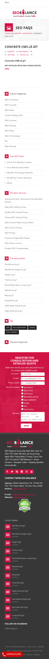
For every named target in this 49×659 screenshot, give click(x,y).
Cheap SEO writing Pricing (16, 217)
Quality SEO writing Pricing (16, 212)
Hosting (26, 403)
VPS (25, 406)
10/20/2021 (11, 51)
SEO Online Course (13, 243)
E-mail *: (16, 378)
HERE (7, 69)
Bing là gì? (9, 295)
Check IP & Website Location (19, 162)
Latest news (11, 520)
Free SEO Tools (17, 156)
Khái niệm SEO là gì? (20, 607)
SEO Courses (10, 120)
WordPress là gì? (12, 264)
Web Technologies (13, 136)
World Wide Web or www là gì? (18, 285)
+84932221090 (19, 489)
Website (37, 654)
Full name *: (15, 374)
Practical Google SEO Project (17, 238)
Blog (23, 654)
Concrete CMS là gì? (21, 47)
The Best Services (18, 193)
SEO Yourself (10, 105)
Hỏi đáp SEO (27, 33)
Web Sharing (10, 146)
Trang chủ (9, 33)
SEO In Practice (11, 100)
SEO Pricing (10, 233)
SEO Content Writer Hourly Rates (19, 222)
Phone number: (14, 383)
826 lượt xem (24, 55)
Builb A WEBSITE (30, 400)
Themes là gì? (11, 280)
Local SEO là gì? (18, 615)
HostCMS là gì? (11, 300)
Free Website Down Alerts (18, 167)
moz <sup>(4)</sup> (19, 327)
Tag (11, 320)
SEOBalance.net (20, 497)
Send (26, 426)
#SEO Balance (23, 51)
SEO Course (28, 391)
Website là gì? (11, 290)
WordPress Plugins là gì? (15, 269)
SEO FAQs (11, 55)
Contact (29, 654)
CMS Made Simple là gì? (15, 306)
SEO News (9, 110)
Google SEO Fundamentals (16, 248)
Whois (9, 183)
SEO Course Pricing (13, 228)
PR (6, 141)
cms (7, 327)
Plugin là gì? (10, 275)
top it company (11, 332)
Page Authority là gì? (14, 311)
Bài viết (18, 33)
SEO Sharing (10, 126)
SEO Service (28, 387)
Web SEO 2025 (38, 651)
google (32, 327)
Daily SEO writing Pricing (15, 207)
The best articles (17, 258)
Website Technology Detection (20, 173)
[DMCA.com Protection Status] (24, 512)
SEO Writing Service (31, 397)
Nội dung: (16, 413)
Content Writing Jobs (14, 115)
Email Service (29, 409)
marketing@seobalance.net (23, 494)
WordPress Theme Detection (19, 178)
